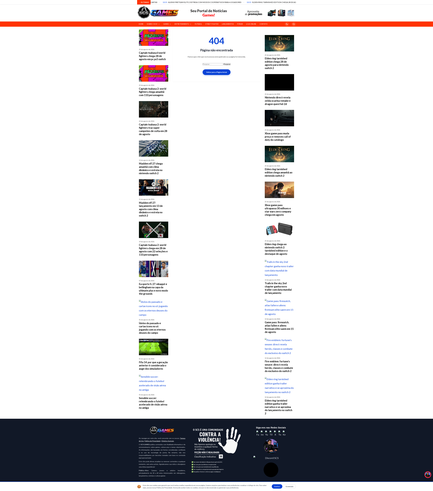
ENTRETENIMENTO (182, 24)
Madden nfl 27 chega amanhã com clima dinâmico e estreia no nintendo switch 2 (151, 168)
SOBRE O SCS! (152, 24)
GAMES (166, 24)
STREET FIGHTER (211, 24)
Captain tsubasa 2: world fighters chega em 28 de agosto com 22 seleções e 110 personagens (153, 249)
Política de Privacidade (152, 441)
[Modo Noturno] (287, 24)
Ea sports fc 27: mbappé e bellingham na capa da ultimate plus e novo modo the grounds (153, 288)
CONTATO (264, 24)
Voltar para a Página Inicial (216, 72)
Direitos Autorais (168, 441)
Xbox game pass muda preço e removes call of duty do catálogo (278, 136)
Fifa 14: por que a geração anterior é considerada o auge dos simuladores (153, 365)
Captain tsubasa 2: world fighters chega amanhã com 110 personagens (152, 92)
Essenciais (289, 486)
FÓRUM (240, 24)
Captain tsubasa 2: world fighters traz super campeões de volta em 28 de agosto (153, 129)
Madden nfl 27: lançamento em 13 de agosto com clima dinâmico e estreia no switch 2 (151, 209)
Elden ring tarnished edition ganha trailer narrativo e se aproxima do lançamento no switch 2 (278, 407)
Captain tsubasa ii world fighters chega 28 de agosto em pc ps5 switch (152, 56)
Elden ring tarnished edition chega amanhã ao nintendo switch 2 (278, 172)
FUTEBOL (198, 24)
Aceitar (277, 486)
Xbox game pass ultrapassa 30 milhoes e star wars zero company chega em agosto (278, 210)
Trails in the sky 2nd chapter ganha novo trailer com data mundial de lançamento (278, 288)
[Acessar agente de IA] (271, 446)
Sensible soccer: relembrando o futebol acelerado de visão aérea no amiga (153, 403)
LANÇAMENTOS (228, 24)
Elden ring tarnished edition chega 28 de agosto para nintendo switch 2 (277, 63)
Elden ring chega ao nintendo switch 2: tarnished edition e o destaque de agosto (276, 249)
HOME (141, 24)
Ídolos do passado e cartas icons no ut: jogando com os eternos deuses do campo (152, 328)
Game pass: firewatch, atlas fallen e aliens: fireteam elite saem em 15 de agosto (279, 327)
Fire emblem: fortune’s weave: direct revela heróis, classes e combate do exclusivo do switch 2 (279, 366)
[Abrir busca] (294, 24)
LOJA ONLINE (251, 24)
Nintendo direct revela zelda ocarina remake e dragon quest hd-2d (278, 100)
